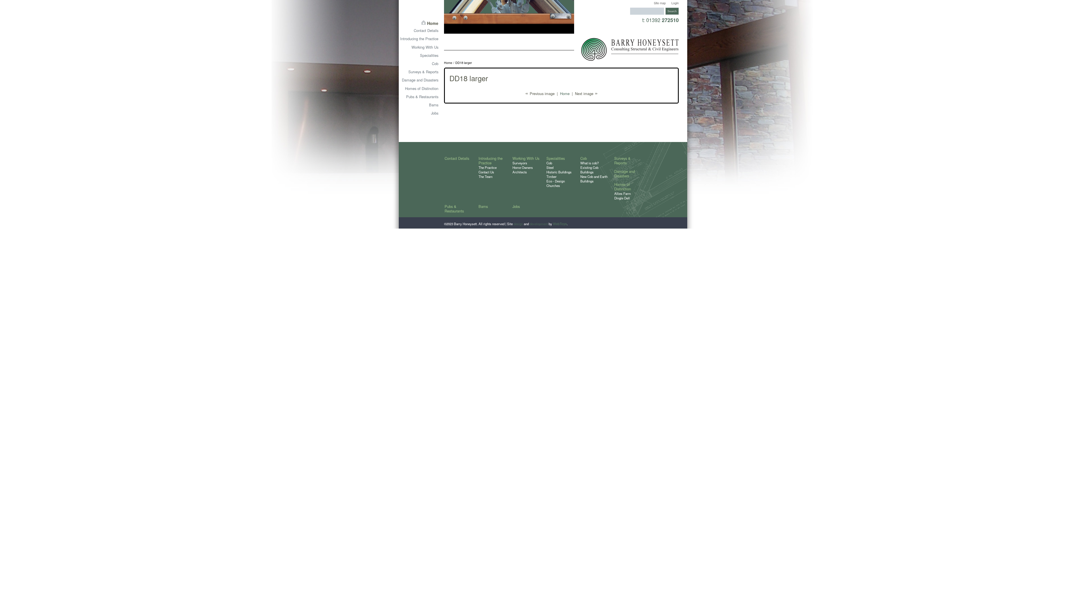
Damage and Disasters (420, 80)
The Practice (488, 167)
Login (675, 3)
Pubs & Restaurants (422, 96)
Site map (660, 3)
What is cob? (589, 163)
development (539, 223)
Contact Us (486, 172)
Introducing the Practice (419, 38)
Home (448, 63)
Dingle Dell (622, 198)
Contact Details (426, 30)
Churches (553, 185)
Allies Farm (622, 193)
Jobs (434, 113)
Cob (435, 63)
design (518, 223)
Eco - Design (555, 181)
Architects (519, 172)
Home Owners (522, 167)
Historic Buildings (559, 172)
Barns (433, 104)
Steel (550, 167)
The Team (486, 176)
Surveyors (519, 163)
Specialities (429, 55)
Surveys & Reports (423, 71)
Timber (551, 176)
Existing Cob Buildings (589, 169)
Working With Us (424, 47)
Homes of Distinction (421, 88)
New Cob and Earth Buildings (593, 178)
